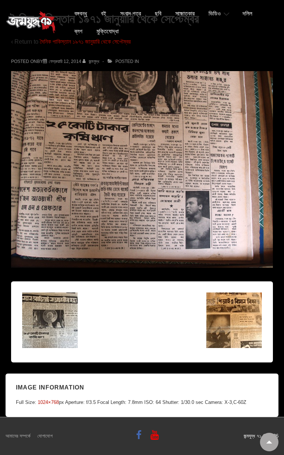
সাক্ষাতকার (185, 14)
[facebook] (140, 437)
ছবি (158, 14)
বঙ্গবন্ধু (80, 14)
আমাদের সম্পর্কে (18, 436)
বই (103, 14)
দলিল (247, 14)
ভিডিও (215, 14)
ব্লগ (78, 31)
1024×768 (48, 402)
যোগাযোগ (45, 436)
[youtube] (155, 437)
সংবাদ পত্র (130, 14)
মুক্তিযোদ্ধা (108, 31)
